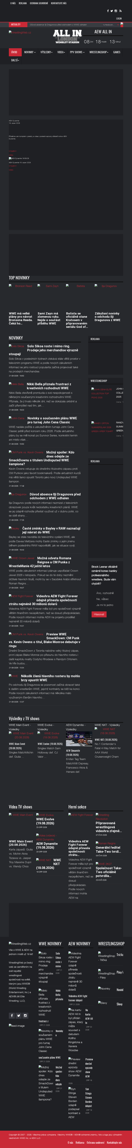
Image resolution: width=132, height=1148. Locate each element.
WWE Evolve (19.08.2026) (50, 744)
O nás (13, 3)
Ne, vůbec (102, 599)
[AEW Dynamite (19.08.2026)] (79, 739)
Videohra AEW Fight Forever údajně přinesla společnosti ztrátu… (79, 848)
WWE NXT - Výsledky (107, 725)
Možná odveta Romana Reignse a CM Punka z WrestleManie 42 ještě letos (40, 562)
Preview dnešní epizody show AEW (89, 1068)
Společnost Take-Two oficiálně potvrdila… (109, 872)
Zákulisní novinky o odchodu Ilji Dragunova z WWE (107, 317)
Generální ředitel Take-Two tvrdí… (108, 849)
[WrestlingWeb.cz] (20, 32)
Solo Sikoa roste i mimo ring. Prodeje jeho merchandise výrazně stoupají (43, 350)
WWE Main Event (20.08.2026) (21, 843)
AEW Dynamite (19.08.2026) (47, 845)
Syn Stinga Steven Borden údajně (88, 1097)
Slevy (119, 1004)
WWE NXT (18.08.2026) (106, 740)
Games (116, 52)
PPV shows (76, 52)
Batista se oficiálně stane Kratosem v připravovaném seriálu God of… (77, 320)
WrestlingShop (98, 52)
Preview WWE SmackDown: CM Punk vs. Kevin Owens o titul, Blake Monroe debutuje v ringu (44, 640)
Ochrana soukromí (39, 3)
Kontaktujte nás (58, 3)
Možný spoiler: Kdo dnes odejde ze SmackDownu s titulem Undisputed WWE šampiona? (41, 458)
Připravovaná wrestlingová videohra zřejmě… (109, 827)
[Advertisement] (70, 91)
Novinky (29, 52)
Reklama (23, 3)
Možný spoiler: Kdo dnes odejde (59, 1076)
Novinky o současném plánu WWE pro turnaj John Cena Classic (52, 420)
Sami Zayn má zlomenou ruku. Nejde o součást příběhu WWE (49, 318)
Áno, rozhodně (105, 593)
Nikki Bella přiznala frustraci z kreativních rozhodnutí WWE (49, 386)
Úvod (14, 52)
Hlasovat (99, 614)
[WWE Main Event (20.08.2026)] (22, 736)
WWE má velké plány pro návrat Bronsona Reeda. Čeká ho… (21, 318)
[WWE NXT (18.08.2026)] (108, 732)
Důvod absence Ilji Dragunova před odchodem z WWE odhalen (55, 496)
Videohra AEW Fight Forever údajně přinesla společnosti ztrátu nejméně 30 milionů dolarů (43, 600)
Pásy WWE (122, 972)
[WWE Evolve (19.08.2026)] (51, 736)
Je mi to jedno (104, 605)
